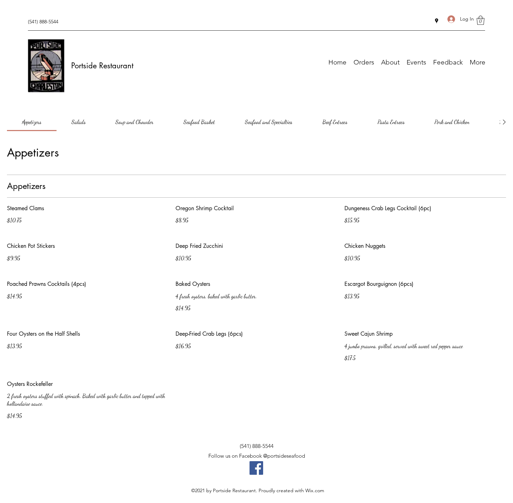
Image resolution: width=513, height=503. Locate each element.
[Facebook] (256, 468)
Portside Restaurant (102, 65)
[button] (480, 20)
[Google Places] (436, 20)
